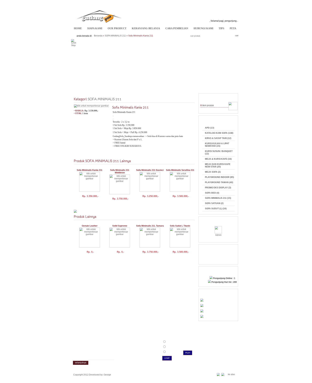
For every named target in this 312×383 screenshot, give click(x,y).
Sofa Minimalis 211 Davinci (150, 170)
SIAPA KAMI (94, 28)
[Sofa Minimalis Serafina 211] (180, 191)
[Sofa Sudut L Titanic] (180, 246)
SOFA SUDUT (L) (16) (216, 208)
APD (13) (209, 128)
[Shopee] (201, 317)
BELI (82, 206)
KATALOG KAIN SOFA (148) (219, 133)
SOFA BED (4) (212, 193)
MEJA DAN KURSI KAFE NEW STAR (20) (217, 165)
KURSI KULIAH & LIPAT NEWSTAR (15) (217, 144)
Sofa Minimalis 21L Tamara (150, 226)
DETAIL (95, 206)
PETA (233, 28)
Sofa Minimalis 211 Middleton (119, 171)
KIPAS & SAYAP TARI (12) (218, 138)
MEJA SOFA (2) (213, 172)
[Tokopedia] (201, 311)
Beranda (98, 35)
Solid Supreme (119, 226)
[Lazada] (201, 306)
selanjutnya (80, 362)
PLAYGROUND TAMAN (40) (219, 182)
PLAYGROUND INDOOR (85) (219, 177)
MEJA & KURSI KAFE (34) (218, 159)
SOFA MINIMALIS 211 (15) (218, 198)
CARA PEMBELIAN (176, 28)
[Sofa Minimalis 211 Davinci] (150, 191)
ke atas (231, 374)
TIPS (221, 28)
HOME (78, 28)
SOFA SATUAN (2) (214, 203)
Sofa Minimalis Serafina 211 (180, 170)
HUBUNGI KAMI (203, 28)
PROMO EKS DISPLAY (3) (218, 187)
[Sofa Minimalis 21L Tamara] (150, 246)
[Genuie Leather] (89, 246)
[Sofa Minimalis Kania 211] (91, 106)
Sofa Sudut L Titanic (180, 226)
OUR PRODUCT (117, 28)
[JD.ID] (201, 301)
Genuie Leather (90, 226)
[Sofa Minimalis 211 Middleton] (119, 193)
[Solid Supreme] (119, 246)
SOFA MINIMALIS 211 (115, 35)
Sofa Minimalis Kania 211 (89, 170)
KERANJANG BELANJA (146, 28)
